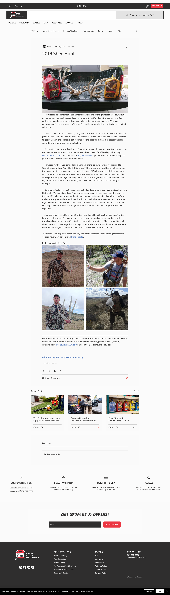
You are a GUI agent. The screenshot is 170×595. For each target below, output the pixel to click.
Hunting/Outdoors (70, 31)
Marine (110, 31)
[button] (147, 6)
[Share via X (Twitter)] (49, 371)
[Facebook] (24, 567)
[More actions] (126, 46)
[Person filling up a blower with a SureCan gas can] (47, 404)
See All (136, 391)
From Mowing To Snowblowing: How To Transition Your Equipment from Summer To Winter (120, 419)
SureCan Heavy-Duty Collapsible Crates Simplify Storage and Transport (83, 419)
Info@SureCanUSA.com (136, 557)
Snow (100, 31)
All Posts (34, 31)
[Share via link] (60, 371)
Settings (149, 591)
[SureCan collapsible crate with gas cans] (85, 404)
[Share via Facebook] (43, 371)
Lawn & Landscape (51, 31)
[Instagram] (20, 567)
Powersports (88, 31)
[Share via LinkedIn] (55, 371)
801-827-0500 (133, 555)
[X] (32, 567)
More (120, 31)
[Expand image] (63, 266)
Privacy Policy (91, 591)
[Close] (167, 591)
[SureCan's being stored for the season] (122, 404)
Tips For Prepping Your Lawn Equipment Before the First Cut (46, 419)
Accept (160, 591)
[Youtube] (28, 567)
